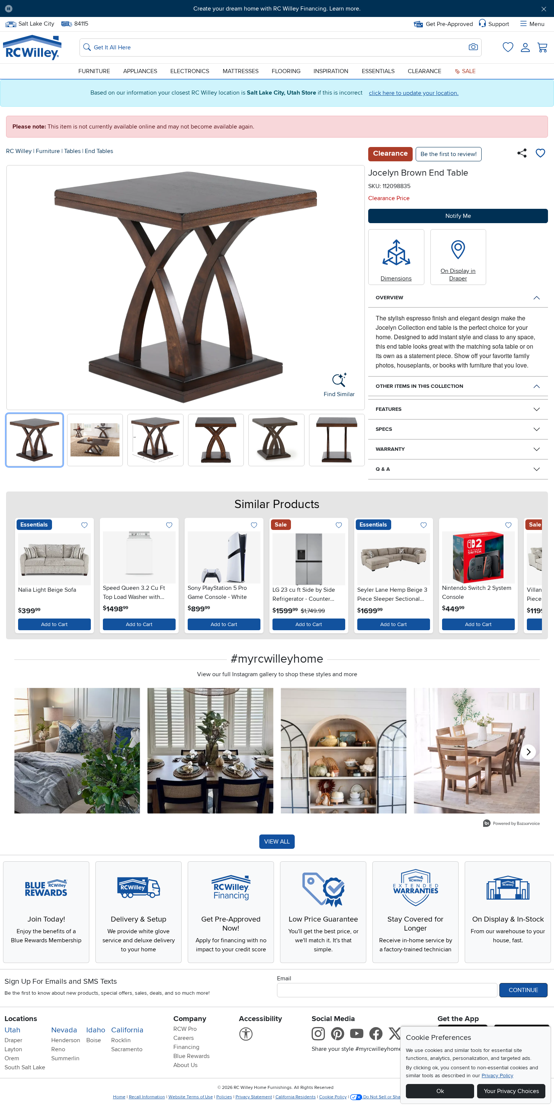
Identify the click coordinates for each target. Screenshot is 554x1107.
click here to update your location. (414, 93)
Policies (224, 1097)
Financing (186, 1047)
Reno (58, 1049)
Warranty (390, 449)
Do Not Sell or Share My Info (391, 1097)
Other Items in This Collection (419, 386)
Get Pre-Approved (449, 24)
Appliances (140, 71)
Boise (93, 1040)
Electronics (189, 71)
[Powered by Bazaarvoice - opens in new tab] (511, 824)
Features (388, 409)
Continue (523, 990)
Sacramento (126, 1049)
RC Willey (19, 151)
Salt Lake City (36, 23)
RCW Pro (185, 1029)
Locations (21, 1018)
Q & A (383, 469)
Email (284, 978)
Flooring (286, 71)
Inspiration (331, 71)
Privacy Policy (497, 1075)
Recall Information (147, 1097)
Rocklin (121, 1040)
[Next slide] (356, 285)
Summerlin (65, 1058)
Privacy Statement (254, 1097)
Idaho (95, 1030)
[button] (60, 8)
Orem (12, 1058)
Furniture (94, 71)
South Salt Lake (25, 1067)
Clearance (424, 71)
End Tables (99, 151)
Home (119, 1097)
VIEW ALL (277, 841)
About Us (185, 1065)
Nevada (64, 1030)
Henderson (65, 1040)
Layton (13, 1049)
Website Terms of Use (190, 1097)
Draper (13, 1040)
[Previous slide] (14, 285)
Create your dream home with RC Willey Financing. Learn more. (277, 8)
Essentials (378, 71)
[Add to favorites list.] (84, 525)
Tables (72, 151)
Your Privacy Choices (511, 1091)
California (127, 1030)
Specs (384, 429)
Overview (389, 297)
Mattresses (241, 71)
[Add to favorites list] (540, 154)
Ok (440, 1091)
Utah (12, 1030)
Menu (537, 24)
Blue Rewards (191, 1056)
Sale (468, 71)
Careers (183, 1038)
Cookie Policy (333, 1097)
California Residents (295, 1097)
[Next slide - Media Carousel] (528, 751)
